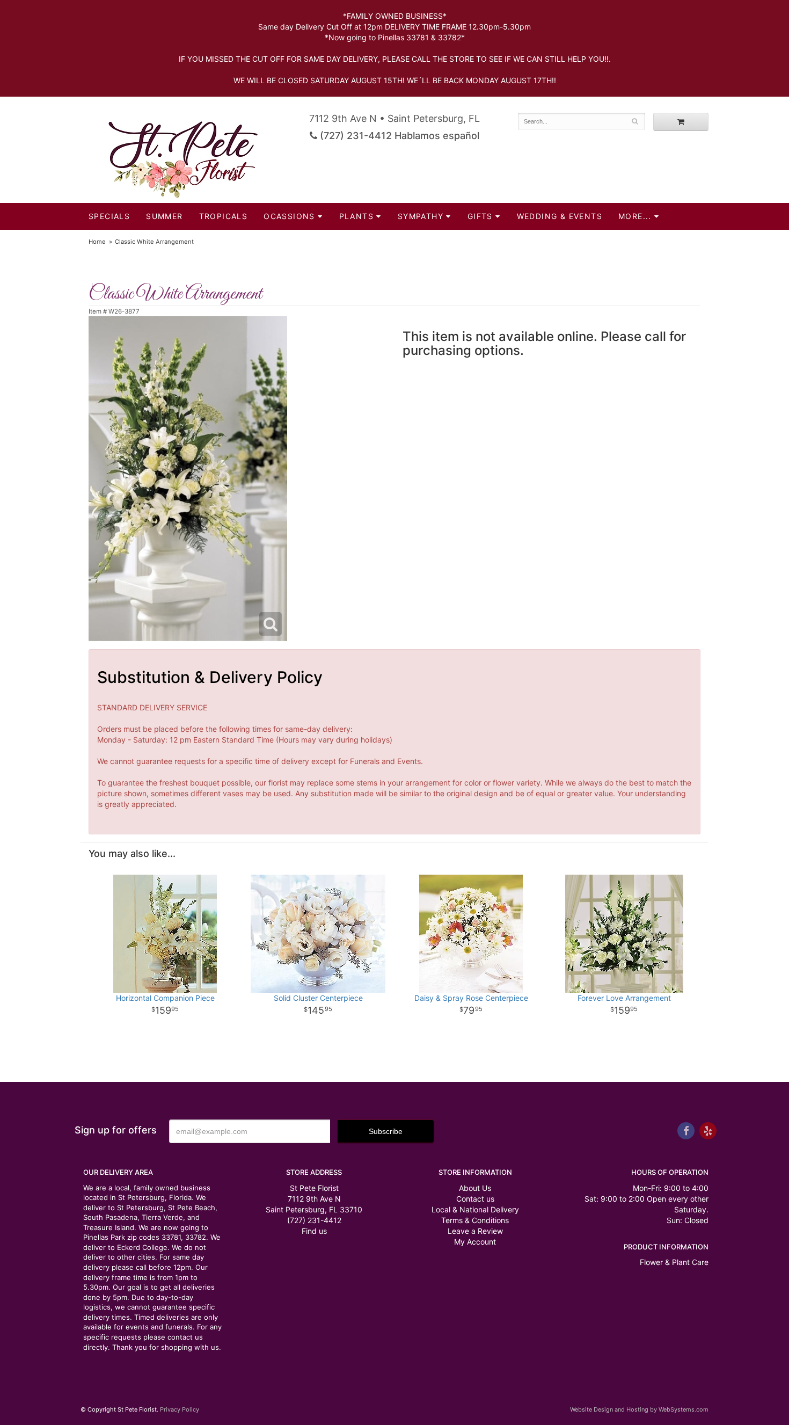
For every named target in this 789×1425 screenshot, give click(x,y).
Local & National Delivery (475, 1209)
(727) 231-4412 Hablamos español (398, 135)
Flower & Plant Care (674, 1262)
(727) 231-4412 (314, 1220)
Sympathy (420, 216)
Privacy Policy (179, 1409)
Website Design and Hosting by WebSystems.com (639, 1409)
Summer (164, 216)
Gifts (480, 216)
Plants (356, 216)
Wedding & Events (559, 216)
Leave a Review (475, 1230)
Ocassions (289, 216)
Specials (109, 216)
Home (97, 241)
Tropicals (223, 216)
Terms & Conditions (475, 1220)
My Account (475, 1241)
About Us (475, 1188)
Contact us (475, 1198)
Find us (314, 1230)
